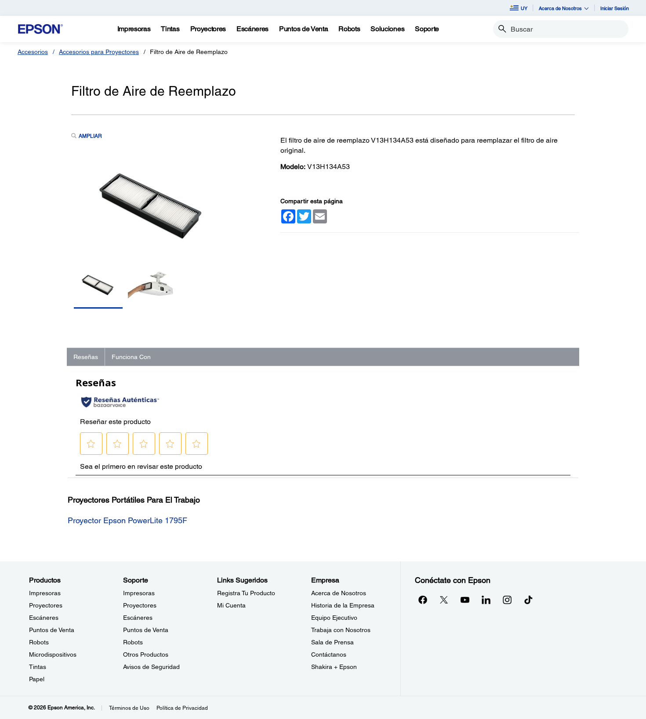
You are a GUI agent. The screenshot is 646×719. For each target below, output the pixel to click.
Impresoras (45, 593)
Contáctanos (328, 654)
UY (524, 8)
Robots (39, 642)
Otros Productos (145, 654)
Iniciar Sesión (614, 8)
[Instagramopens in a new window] (507, 600)
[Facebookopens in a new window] (423, 600)
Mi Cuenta (231, 605)
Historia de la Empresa (342, 605)
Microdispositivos (52, 654)
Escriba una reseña (358, 247)
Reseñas (85, 356)
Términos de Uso (129, 708)
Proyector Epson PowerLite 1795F (127, 520)
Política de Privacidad (182, 708)
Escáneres (43, 617)
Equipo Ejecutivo (334, 617)
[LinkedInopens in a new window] (486, 600)
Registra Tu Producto (246, 593)
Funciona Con (131, 356)
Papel (36, 679)
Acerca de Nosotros (338, 593)
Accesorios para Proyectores (99, 51)
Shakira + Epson (334, 666)
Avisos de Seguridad (151, 666)
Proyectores (45, 605)
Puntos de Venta (51, 629)
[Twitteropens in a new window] (444, 600)
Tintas (37, 666)
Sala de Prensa (332, 642)
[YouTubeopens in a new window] (465, 600)
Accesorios (33, 51)
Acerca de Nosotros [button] (560, 8)
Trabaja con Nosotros (340, 629)
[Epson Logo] (40, 29)
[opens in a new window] (528, 600)
